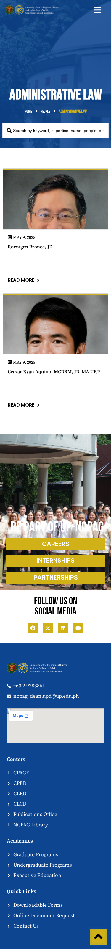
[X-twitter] (48, 628)
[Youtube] (78, 628)
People (45, 111)
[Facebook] (33, 628)
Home (28, 111)
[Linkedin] (63, 628)
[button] (97, 10)
